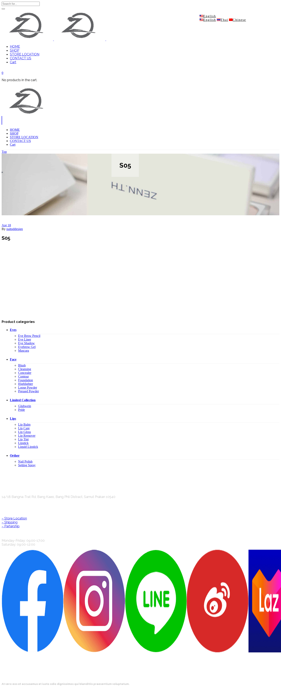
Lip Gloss (24, 432)
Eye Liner (24, 339)
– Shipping (9, 522)
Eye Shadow (26, 343)
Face (13, 359)
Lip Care (24, 428)
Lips (13, 418)
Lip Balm (24, 424)
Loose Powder (27, 387)
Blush (22, 365)
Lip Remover (26, 435)
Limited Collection (23, 400)
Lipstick (23, 443)
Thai (224, 20)
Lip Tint (23, 439)
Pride (21, 409)
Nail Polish (25, 461)
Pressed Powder (28, 391)
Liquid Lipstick (28, 446)
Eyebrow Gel (27, 347)
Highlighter (25, 384)
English (209, 16)
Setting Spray (27, 465)
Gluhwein (24, 406)
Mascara (23, 350)
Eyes (13, 330)
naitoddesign (14, 229)
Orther (15, 455)
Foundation (25, 380)
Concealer (24, 372)
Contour (23, 376)
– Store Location (14, 518)
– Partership (11, 526)
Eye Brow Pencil (29, 336)
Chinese (239, 20)
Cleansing (24, 369)
